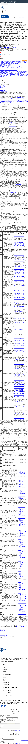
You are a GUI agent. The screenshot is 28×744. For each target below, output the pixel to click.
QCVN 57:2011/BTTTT (21, 576)
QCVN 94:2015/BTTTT (19, 389)
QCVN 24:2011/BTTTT (21, 566)
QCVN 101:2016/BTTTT (22, 613)
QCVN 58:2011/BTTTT (21, 582)
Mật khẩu (2, 719)
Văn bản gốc (2, 86)
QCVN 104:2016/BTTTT (22, 605)
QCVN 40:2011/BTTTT (21, 555)
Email (1, 716)
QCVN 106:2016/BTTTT (22, 598)
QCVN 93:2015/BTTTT (19, 395)
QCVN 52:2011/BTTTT (19, 340)
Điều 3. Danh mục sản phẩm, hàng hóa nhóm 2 (10, 66)
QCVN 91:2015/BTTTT (19, 396)
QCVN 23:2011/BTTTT (21, 506)
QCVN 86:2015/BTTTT (19, 242)
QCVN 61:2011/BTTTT (19, 345)
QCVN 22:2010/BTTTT (19, 237)
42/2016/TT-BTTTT (19, 184)
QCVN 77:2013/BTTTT (19, 318)
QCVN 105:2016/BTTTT (22, 596)
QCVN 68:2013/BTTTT (21, 591)
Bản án (4, 677)
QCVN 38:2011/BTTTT (21, 546)
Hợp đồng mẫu (6, 679)
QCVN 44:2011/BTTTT (19, 280)
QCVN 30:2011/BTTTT (19, 326)
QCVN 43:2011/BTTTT (19, 276)
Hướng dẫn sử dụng (5, 2)
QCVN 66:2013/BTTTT (19, 306)
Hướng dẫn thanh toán (7, 695)
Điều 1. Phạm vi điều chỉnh (5, 64)
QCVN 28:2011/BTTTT (21, 571)
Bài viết (3, 14)
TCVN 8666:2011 (22, 473)
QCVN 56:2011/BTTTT (19, 348)
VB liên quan (2, 90)
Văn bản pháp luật (10, 17)
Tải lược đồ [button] (2, 83)
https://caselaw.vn (18, 702)
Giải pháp (5, 669)
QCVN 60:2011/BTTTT (21, 585)
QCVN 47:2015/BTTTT (19, 236)
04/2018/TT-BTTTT (19, 17)
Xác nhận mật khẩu (4, 720)
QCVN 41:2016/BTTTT (19, 255)
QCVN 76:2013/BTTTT (21, 520)
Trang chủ (2, 17)
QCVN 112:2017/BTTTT (19, 375)
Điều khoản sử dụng (7, 690)
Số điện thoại (3, 718)
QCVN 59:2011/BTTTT (19, 343)
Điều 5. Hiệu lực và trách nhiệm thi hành (8, 70)
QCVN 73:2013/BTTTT (19, 364)
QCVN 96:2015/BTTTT (19, 369)
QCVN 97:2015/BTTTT (21, 562)
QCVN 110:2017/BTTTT (19, 266)
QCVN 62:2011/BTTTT (21, 587)
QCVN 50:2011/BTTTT (21, 574)
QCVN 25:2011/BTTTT (21, 511)
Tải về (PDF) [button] (2, 82)
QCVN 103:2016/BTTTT (19, 256)
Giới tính (1, 721)
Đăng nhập (17, 730)
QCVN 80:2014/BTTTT (21, 472)
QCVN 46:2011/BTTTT (19, 288)
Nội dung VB (2, 85)
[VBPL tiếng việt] (0, 53)
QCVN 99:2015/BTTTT (21, 524)
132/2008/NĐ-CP (12, 122)
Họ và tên (2, 715)
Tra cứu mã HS (6, 682)
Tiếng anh (3, 87)
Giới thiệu (5, 667)
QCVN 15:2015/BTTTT (19, 243)
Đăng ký (18, 743)
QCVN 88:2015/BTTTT (19, 390)
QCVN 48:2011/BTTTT (19, 293)
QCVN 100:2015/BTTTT (22, 531)
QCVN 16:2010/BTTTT (19, 259)
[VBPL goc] (0, 57)
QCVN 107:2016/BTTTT (22, 594)
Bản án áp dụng (3, 91)
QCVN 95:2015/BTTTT (19, 384)
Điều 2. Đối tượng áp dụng (5, 65)
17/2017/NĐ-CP (12, 126)
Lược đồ (2, 88)
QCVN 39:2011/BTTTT (21, 550)
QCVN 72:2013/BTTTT (21, 487)
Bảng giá (4, 671)
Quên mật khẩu (24, 740)
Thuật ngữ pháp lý (6, 684)
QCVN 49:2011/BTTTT (19, 297)
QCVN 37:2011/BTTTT (19, 269)
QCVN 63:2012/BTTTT (21, 481)
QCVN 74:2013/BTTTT (19, 368)
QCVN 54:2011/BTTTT (19, 374)
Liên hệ (13, 2)
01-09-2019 (8, 47)
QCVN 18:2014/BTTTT (19, 244)
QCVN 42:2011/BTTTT (19, 272)
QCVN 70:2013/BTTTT (19, 329)
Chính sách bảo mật (7, 692)
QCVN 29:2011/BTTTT (19, 322)
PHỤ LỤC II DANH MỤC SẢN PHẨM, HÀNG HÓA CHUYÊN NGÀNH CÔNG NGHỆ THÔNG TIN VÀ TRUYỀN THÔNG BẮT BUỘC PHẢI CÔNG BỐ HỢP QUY (14, 75)
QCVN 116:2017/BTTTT (22, 559)
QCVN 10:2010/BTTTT (21, 491)
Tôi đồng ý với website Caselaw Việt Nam (14, 722)
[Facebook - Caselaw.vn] (2, 706)
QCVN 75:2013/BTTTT (21, 515)
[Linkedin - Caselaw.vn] (5, 706)
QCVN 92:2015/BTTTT (19, 393)
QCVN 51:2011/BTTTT (19, 338)
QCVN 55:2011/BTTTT (19, 359)
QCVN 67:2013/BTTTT (21, 589)
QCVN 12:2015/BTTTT (19, 240)
